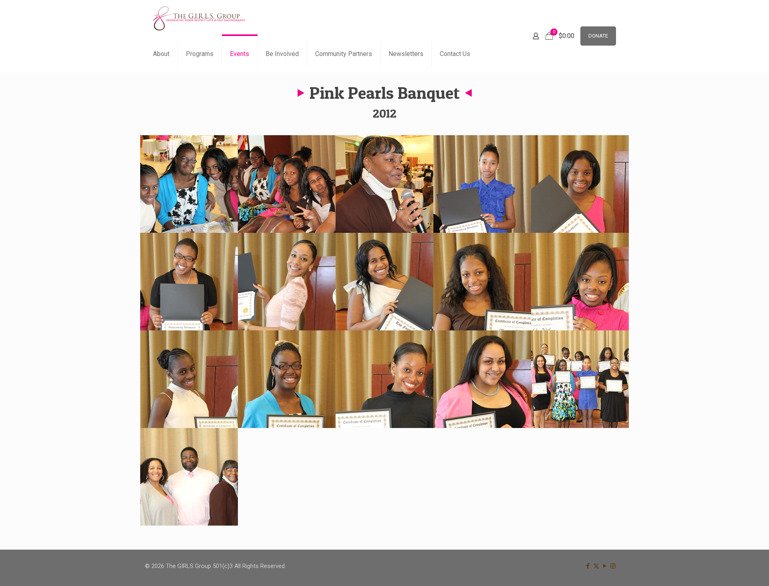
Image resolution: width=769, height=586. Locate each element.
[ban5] (580, 184)
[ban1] (189, 184)
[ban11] (189, 379)
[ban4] (482, 184)
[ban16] (189, 477)
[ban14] (482, 379)
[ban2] (287, 184)
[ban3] (384, 184)
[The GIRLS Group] (199, 18)
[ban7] (287, 281)
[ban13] (384, 379)
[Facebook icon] (588, 566)
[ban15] (580, 379)
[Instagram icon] (613, 566)
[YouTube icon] (605, 566)
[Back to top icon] (730, 569)
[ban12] (287, 379)
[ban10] (580, 281)
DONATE (598, 36)
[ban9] (482, 281)
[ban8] (384, 281)
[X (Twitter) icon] (596, 566)
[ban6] (189, 281)
